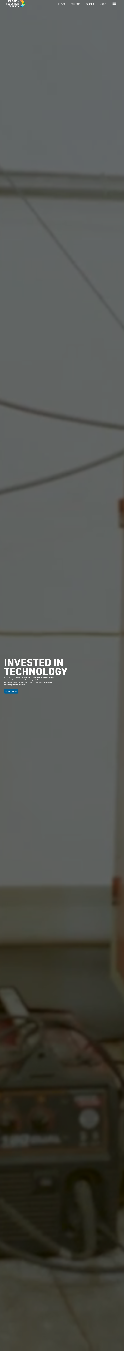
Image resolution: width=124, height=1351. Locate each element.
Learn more (11, 691)
